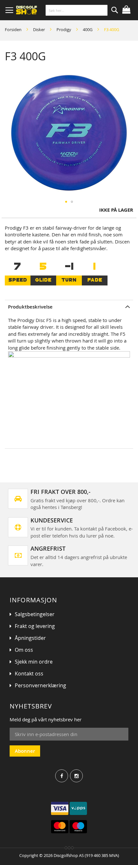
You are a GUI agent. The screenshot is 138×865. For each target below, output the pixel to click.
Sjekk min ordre (34, 661)
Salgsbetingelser (35, 614)
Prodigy (63, 29)
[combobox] (77, 10)
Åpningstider (30, 637)
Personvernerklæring (40, 685)
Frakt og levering (35, 626)
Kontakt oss (29, 673)
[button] (66, 202)
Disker (39, 29)
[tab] (69, 307)
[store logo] (44, 10)
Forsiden (13, 29)
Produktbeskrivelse (30, 306)
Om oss (24, 649)
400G (87, 29)
